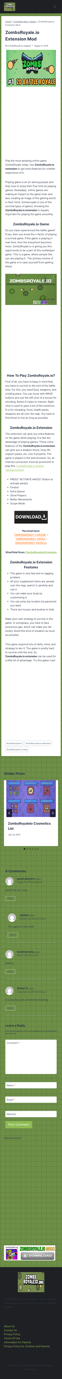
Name (11, 1085)
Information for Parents (17, 1342)
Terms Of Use (12, 1338)
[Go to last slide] (9, 813)
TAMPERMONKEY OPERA (30, 538)
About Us (9, 1326)
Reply (10, 898)
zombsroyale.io (14, 743)
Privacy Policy (12, 1334)
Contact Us (10, 1330)
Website (11, 1114)
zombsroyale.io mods (17, 749)
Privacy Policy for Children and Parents (27, 1346)
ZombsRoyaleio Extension (41, 552)
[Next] (52, 813)
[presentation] (31, 798)
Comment (13, 1042)
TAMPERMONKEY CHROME (30, 534)
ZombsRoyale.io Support (19, 45)
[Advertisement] (31, 123)
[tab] (24, 849)
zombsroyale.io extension (38, 743)
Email (11, 1099)
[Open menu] (55, 6)
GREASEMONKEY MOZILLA (31, 542)
